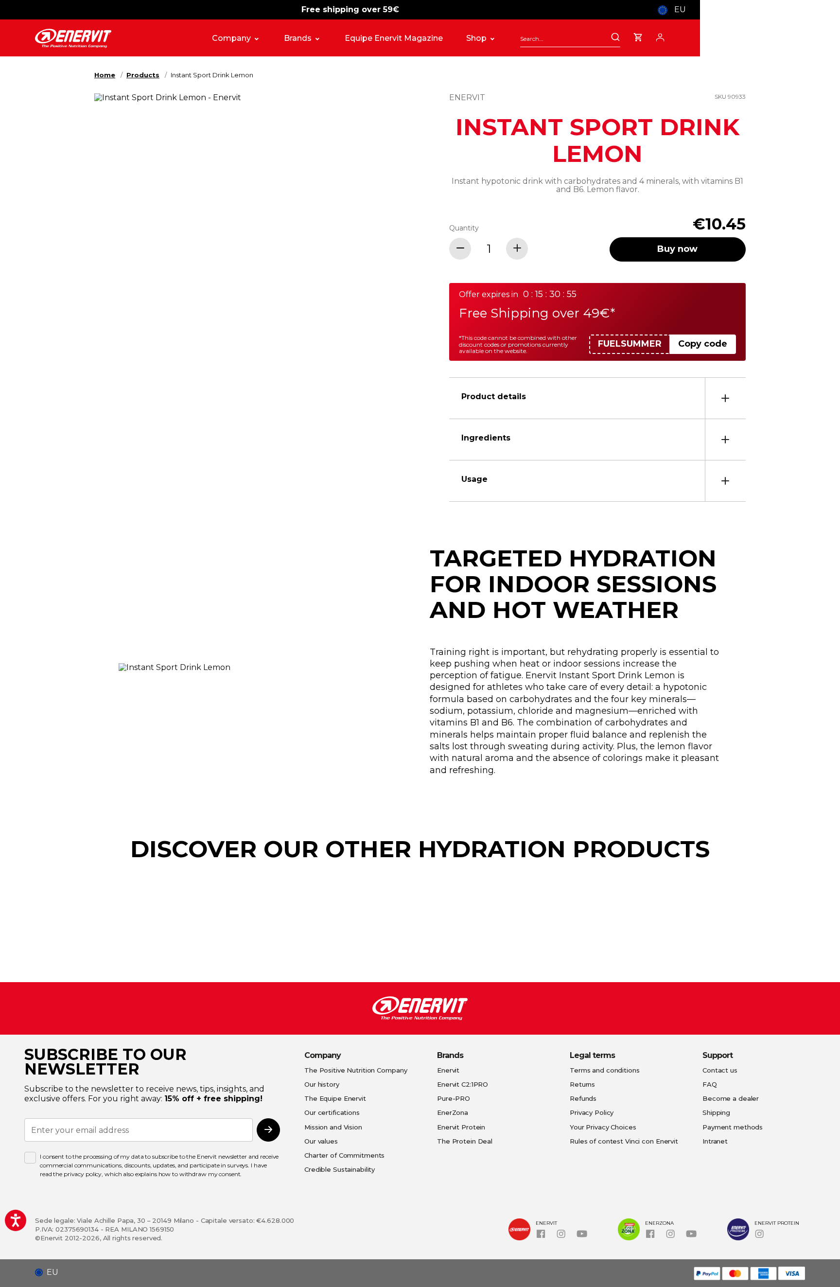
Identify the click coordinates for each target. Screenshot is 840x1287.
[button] (50, 1272)
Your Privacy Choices (603, 1127)
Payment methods (732, 1127)
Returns (582, 1084)
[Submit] (615, 38)
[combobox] (570, 38)
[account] (660, 36)
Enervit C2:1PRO (462, 1084)
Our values (321, 1141)
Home (104, 75)
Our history (321, 1084)
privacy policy (83, 1174)
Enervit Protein (461, 1127)
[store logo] (113, 38)
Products (142, 75)
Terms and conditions (605, 1070)
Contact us (719, 1070)
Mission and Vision (333, 1127)
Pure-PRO (453, 1098)
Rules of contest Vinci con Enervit (624, 1141)
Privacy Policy (591, 1112)
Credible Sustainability (339, 1169)
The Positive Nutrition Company (355, 1070)
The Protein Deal (464, 1141)
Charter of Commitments (344, 1155)
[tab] (597, 398)
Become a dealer (730, 1098)
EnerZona (452, 1112)
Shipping (716, 1112)
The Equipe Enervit (335, 1098)
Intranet (715, 1141)
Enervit (448, 1070)
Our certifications (332, 1112)
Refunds (583, 1098)
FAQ (709, 1084)
